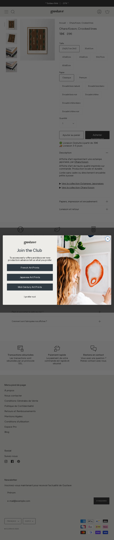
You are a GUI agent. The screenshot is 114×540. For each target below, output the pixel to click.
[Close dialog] (107, 238)
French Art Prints (30, 267)
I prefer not (30, 296)
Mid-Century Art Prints (30, 286)
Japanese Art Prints (30, 277)
